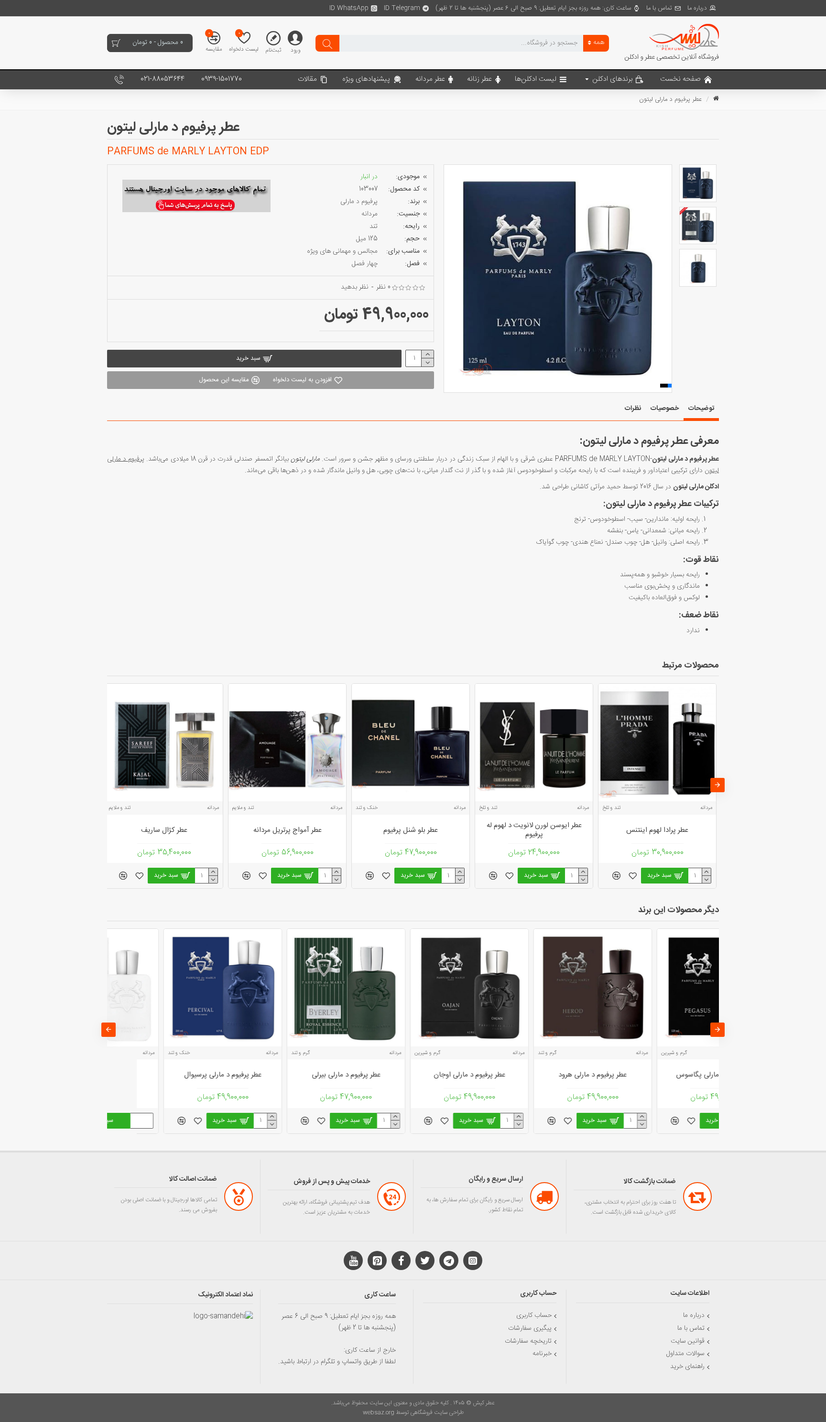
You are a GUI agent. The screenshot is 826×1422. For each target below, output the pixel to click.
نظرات (633, 408)
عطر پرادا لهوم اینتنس (534, 830)
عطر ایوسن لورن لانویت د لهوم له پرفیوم (410, 830)
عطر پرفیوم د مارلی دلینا (287, 1075)
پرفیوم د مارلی (359, 201)
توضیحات (701, 408)
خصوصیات (665, 408)
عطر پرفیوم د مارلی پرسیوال (657, 1075)
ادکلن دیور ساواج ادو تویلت (659, 830)
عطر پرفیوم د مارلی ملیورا (164, 1075)
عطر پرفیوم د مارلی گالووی (534, 1075)
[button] (450, 278)
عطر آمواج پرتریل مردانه (164, 830)
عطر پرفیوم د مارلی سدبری (410, 1075)
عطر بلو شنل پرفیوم (287, 830)
